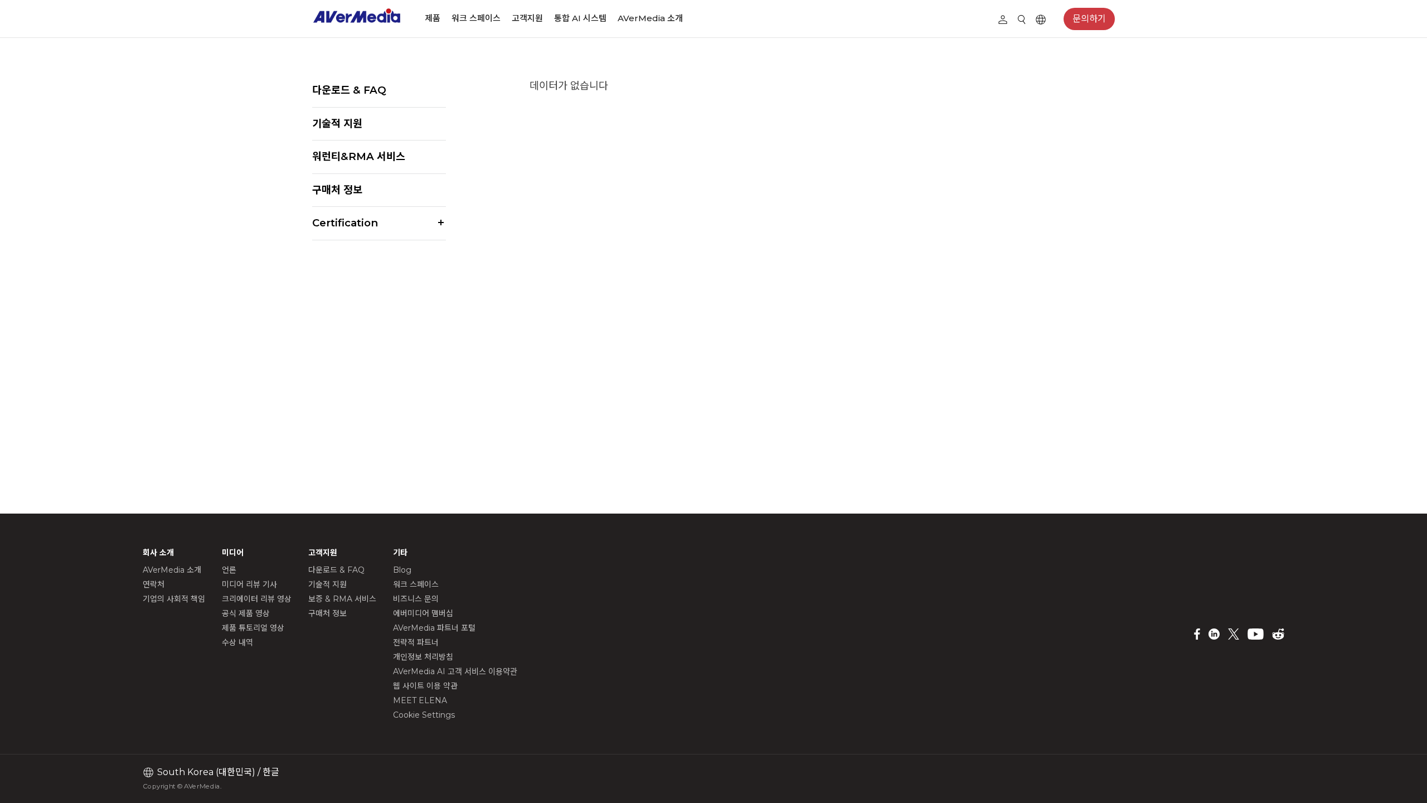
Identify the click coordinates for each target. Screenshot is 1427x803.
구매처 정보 (337, 189)
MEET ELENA (420, 700)
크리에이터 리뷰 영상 (257, 599)
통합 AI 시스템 (580, 18)
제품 (432, 18)
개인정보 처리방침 (423, 657)
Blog (402, 570)
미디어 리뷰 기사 (249, 584)
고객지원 (527, 18)
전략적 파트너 (416, 642)
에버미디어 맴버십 (423, 613)
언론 (229, 570)
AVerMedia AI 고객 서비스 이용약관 (455, 671)
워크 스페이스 (476, 18)
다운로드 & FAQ (349, 90)
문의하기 (1089, 18)
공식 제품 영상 (246, 613)
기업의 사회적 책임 (174, 599)
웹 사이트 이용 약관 (425, 686)
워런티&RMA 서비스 (358, 156)
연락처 (153, 584)
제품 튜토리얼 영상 (253, 628)
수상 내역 (237, 642)
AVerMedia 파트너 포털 (434, 628)
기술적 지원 (337, 123)
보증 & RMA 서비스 (342, 599)
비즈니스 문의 (416, 599)
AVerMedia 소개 (650, 18)
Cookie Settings (424, 715)
